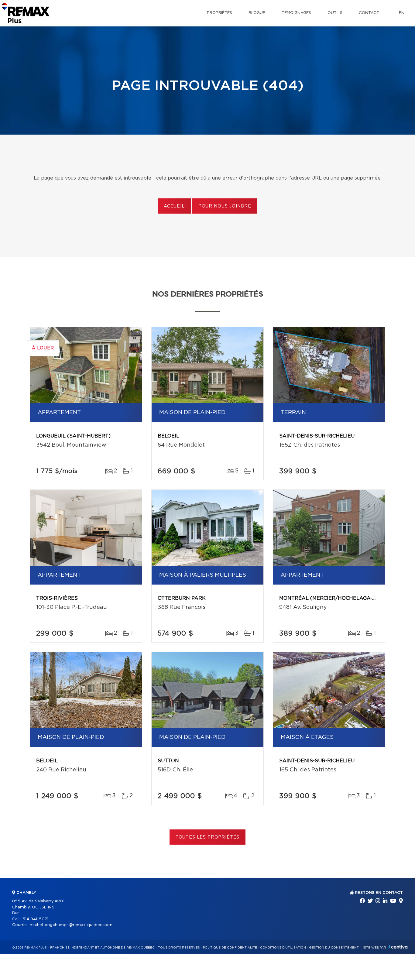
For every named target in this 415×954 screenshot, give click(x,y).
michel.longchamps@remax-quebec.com (71, 925)
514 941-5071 (35, 919)
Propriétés (219, 13)
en (401, 13)
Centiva (398, 947)
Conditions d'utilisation (283, 947)
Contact (369, 13)
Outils (335, 13)
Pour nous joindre (224, 206)
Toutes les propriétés (208, 837)
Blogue (257, 13)
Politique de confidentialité (230, 947)
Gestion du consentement (334, 947)
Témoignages (296, 13)
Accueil (174, 206)
